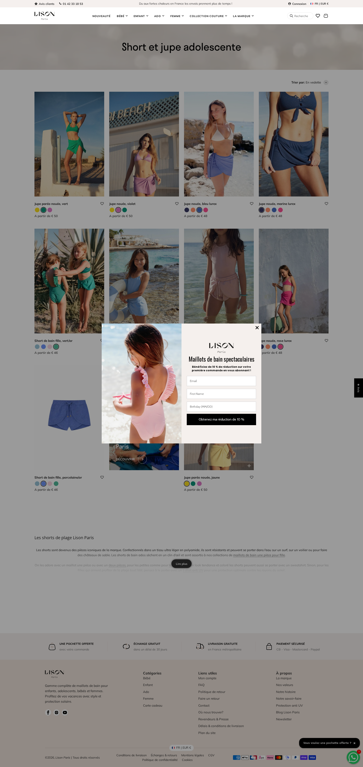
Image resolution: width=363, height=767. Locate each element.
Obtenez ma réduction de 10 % (221, 419)
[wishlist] (318, 16)
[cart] (326, 16)
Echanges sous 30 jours (185, 3)
